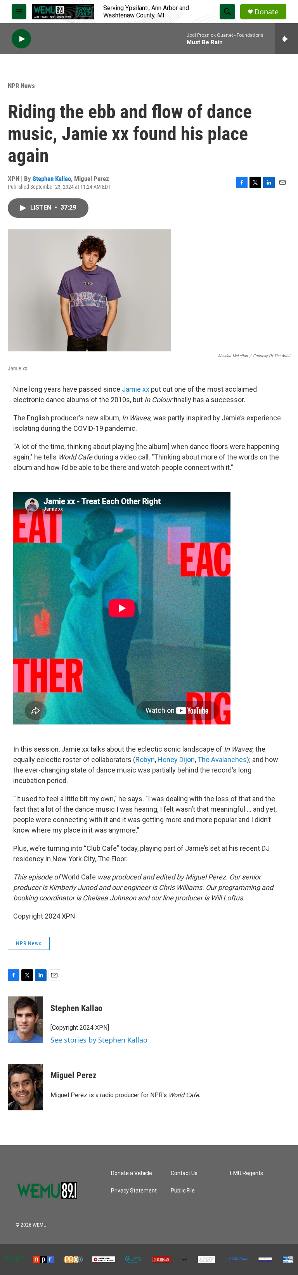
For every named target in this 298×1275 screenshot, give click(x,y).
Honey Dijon (176, 759)
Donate (267, 12)
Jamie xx (135, 389)
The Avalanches (222, 759)
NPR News (21, 85)
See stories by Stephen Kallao (98, 1039)
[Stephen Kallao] (25, 1019)
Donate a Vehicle (131, 1173)
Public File (183, 1191)
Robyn (145, 759)
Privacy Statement (134, 1191)
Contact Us (184, 1173)
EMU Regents (246, 1173)
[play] (21, 38)
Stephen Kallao (52, 178)
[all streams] (286, 38)
